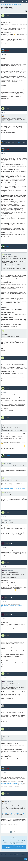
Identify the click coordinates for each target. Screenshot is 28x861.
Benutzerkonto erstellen (20, 847)
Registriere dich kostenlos (9, 842)
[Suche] (19, 1)
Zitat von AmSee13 (8, 116)
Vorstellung (6, 143)
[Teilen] (26, 11)
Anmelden (8, 847)
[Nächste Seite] (17, 832)
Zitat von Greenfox (8, 425)
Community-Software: (10, 859)
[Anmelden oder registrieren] (23, 1)
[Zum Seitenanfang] (25, 859)
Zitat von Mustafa (7, 254)
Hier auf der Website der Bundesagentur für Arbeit (11, 783)
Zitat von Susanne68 (8, 570)
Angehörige (20, 142)
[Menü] (26, 1)
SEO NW (22, 859)
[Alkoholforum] (3, 1)
